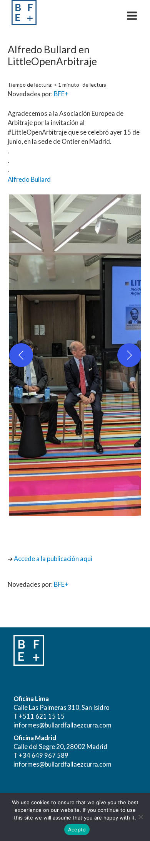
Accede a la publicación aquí (53, 558)
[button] (75, 355)
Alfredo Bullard (29, 179)
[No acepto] (140, 817)
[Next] (129, 355)
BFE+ (61, 93)
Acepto (77, 829)
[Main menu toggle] (131, 15)
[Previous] (21, 355)
